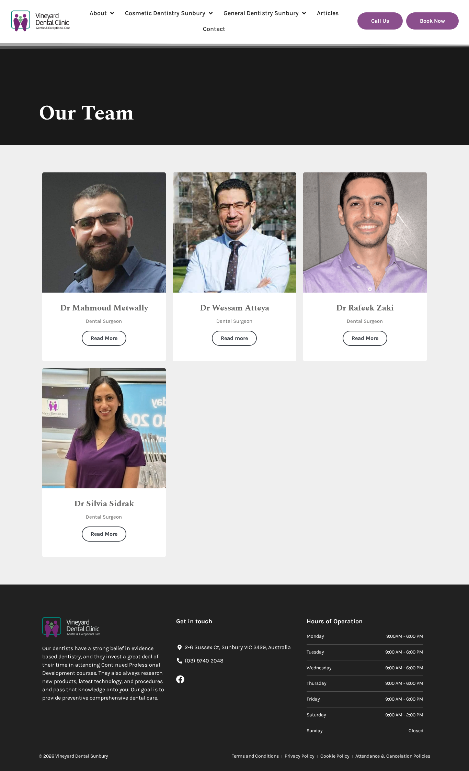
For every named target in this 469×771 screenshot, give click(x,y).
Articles (328, 13)
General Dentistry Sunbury (261, 13)
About (98, 13)
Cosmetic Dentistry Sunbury (165, 13)
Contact (214, 29)
